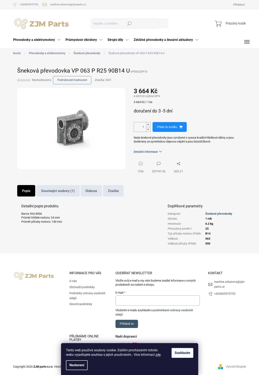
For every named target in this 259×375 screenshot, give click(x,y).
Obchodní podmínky (82, 287)
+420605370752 (224, 293)
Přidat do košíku (167, 127)
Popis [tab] (26, 191)
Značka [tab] (113, 191)
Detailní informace (146, 151)
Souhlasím (182, 353)
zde (158, 355)
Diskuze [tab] (91, 191)
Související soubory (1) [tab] (58, 191)
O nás (73, 281)
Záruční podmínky (80, 304)
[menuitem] (37, 40)
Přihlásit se (127, 323)
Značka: (103, 80)
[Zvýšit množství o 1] (148, 124)
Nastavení (76, 365)
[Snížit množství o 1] (148, 129)
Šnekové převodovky (218, 213)
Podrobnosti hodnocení (72, 80)
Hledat (163, 23)
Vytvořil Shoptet (236, 366)
